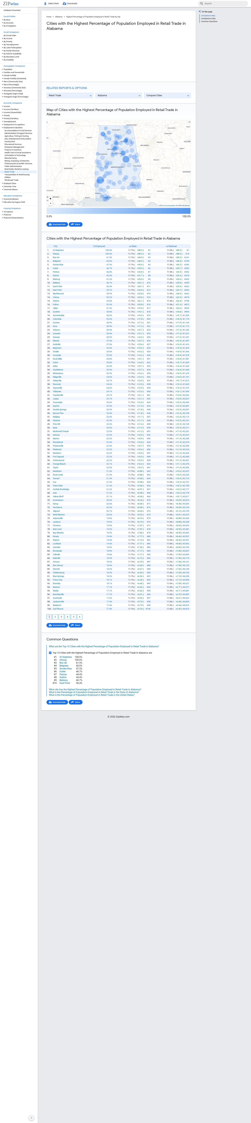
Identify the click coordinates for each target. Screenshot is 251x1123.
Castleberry (58, 370)
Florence (57, 525)
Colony (56, 297)
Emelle (56, 351)
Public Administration (13, 166)
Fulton (56, 304)
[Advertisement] (82, 56)
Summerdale (58, 315)
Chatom (56, 420)
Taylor (55, 467)
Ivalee (55, 268)
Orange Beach (59, 464)
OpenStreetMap (170, 205)
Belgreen (57, 261)
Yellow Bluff (58, 496)
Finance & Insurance (13, 150)
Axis (55, 493)
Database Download (12, 10)
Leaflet (160, 205)
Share (77, 224)
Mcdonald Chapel (61, 431)
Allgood (56, 511)
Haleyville (57, 380)
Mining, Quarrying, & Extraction (17, 161)
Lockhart (57, 543)
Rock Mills (57, 359)
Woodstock (58, 442)
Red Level (57, 529)
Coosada (57, 355)
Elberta (56, 341)
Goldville (56, 344)
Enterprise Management (14, 147)
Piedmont (57, 449)
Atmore (56, 562)
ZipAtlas (187, 205)
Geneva (56, 435)
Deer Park (57, 290)
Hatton (56, 301)
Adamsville (58, 518)
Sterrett (56, 569)
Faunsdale (57, 402)
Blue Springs (58, 576)
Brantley (56, 583)
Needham (57, 471)
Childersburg (58, 572)
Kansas (56, 337)
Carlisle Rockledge (61, 489)
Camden (56, 547)
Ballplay (56, 417)
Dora (55, 326)
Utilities (8, 177)
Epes (55, 428)
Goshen (56, 312)
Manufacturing (11, 158)
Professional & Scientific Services (18, 163)
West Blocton (59, 514)
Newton (56, 587)
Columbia (57, 319)
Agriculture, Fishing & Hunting (17, 136)
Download (184, 118)
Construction (10, 141)
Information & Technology (15, 155)
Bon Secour (58, 565)
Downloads (72, 3)
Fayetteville (58, 395)
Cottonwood (58, 460)
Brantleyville (58, 594)
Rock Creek (58, 475)
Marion (56, 438)
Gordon (56, 322)
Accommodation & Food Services (18, 130)
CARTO (179, 205)
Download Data (59, 224)
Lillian (55, 308)
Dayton (56, 406)
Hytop (55, 504)
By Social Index (10, 35)
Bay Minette (58, 533)
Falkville (56, 554)
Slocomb (57, 384)
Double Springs (59, 409)
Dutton (56, 275)
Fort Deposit (58, 456)
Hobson (56, 330)
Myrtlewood (58, 293)
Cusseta (56, 333)
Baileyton (57, 605)
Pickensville (58, 446)
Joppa (56, 399)
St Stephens (58, 250)
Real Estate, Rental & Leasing (16, 169)
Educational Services (13, 144)
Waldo (56, 591)
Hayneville (57, 388)
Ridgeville (57, 377)
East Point (57, 286)
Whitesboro (58, 373)
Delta (55, 366)
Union (55, 362)
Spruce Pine (58, 413)
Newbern (57, 453)
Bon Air (56, 257)
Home (48, 17)
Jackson (57, 522)
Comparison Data (208, 18)
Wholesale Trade (11, 180)
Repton (56, 540)
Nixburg (56, 279)
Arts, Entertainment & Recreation (18, 139)
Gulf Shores (58, 609)
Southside (57, 598)
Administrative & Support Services (18, 133)
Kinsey (56, 536)
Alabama (58, 17)
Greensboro (58, 500)
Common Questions (209, 21)
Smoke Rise (58, 264)
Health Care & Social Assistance (18, 152)
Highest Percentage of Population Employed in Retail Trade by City (93, 17)
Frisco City (57, 580)
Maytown (57, 348)
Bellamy (56, 283)
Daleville (56, 558)
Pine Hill (56, 424)
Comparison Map (208, 15)
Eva (54, 482)
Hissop (56, 254)
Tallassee (57, 391)
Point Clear (58, 485)
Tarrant (56, 478)
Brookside (57, 551)
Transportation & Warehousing (17, 174)
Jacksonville (58, 601)
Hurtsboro (57, 507)
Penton (56, 272)
